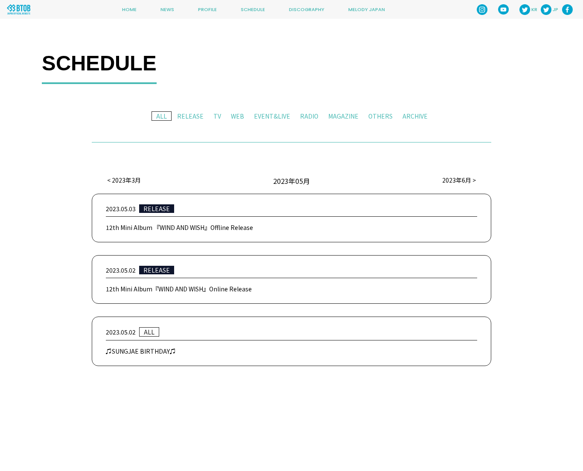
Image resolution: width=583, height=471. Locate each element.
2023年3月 (126, 180)
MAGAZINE (343, 116)
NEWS (167, 9)
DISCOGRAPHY (306, 9)
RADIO (309, 116)
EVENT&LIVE (272, 116)
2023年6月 (456, 180)
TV (217, 116)
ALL (161, 116)
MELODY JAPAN (366, 9)
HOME (129, 9)
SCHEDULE (253, 9)
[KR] (524, 9)
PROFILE (207, 9)
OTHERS (380, 116)
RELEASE (190, 116)
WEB (237, 116)
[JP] (546, 9)
